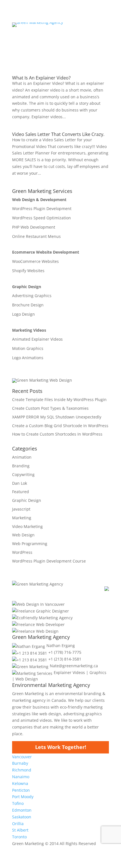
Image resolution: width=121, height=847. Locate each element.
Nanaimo (20, 776)
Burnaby (20, 763)
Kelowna (20, 783)
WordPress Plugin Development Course (49, 561)
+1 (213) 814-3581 (64, 659)
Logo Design (23, 314)
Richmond (21, 770)
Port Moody (22, 796)
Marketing (21, 517)
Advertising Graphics (31, 296)
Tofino (18, 803)
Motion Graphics (27, 348)
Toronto (19, 836)
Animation (22, 457)
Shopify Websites (28, 271)
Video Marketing (27, 526)
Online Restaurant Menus (36, 236)
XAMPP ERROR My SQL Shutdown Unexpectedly (56, 417)
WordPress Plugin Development (41, 209)
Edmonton (22, 810)
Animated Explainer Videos (37, 339)
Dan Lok (19, 483)
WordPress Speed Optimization (41, 218)
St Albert (20, 830)
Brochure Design (28, 305)
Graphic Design (26, 500)
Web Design (23, 535)
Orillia (18, 823)
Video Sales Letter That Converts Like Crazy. (58, 134)
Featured (20, 491)
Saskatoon (21, 816)
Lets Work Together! (60, 747)
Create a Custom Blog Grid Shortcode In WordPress (60, 425)
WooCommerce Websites (35, 261)
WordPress (22, 552)
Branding (21, 465)
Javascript (21, 509)
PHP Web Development (33, 227)
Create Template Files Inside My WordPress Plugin (59, 399)
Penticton (21, 790)
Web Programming (29, 543)
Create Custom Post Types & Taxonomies (50, 408)
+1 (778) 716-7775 (64, 652)
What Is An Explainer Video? (41, 78)
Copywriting (23, 474)
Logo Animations (27, 358)
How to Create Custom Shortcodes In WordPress (57, 434)
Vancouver (22, 756)
